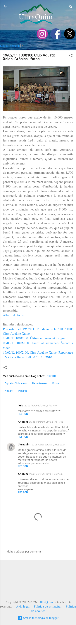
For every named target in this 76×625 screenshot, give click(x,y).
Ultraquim (24, 444)
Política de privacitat (47, 606)
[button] (71, 56)
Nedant (9, 390)
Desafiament (40, 383)
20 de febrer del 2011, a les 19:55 (46, 421)
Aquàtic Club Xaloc (16, 383)
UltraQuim (46, 602)
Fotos (56, 383)
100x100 (52, 376)
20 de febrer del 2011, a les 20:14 (48, 444)
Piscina (22, 390)
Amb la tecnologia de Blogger (40, 618)
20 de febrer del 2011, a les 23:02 (46, 474)
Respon (23, 413)
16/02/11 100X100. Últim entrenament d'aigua (34, 338)
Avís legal (23, 606)
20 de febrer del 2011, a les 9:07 (41, 405)
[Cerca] (71, 7)
